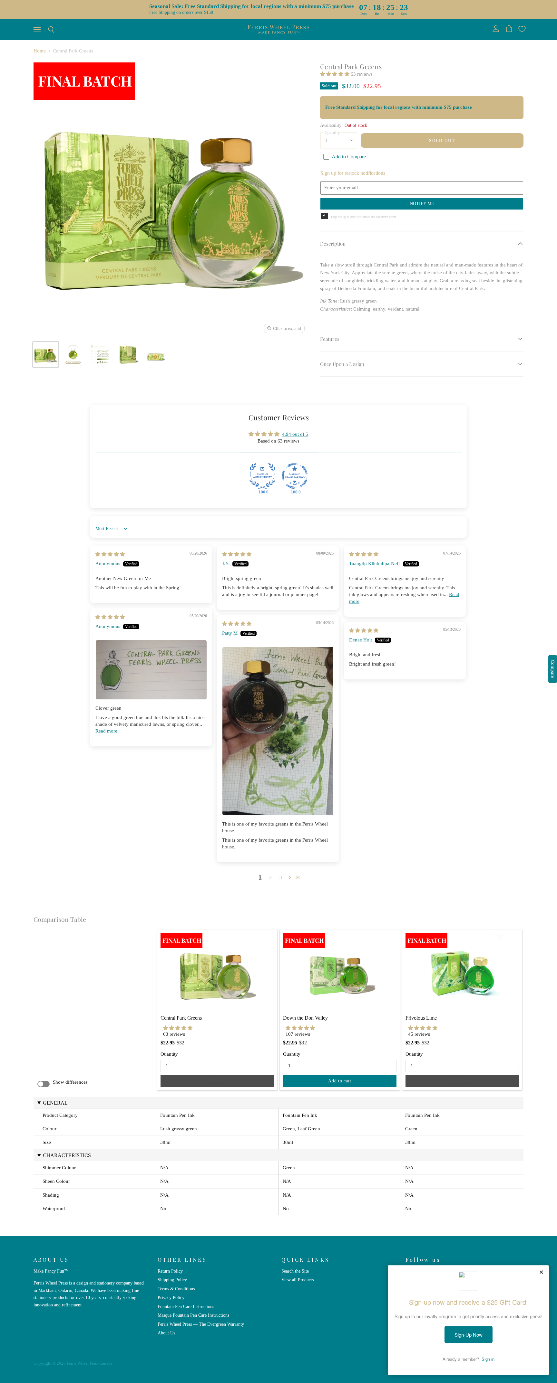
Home (40, 50)
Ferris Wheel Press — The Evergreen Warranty (201, 1324)
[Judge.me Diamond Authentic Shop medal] (262, 476)
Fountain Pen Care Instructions (186, 1306)
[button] (335, 74)
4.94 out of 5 (295, 434)
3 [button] (280, 877)
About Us (166, 1332)
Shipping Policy (172, 1279)
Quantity (169, 1054)
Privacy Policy (171, 1297)
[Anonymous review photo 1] (151, 670)
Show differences (70, 1082)
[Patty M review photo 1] (278, 731)
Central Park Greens (181, 1018)
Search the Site (295, 1271)
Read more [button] (106, 731)
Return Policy (170, 1271)
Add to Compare (349, 156)
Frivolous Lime (421, 1018)
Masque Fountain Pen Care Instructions (193, 1315)
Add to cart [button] (339, 1081)
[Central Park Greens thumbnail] (73, 354)
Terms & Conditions (176, 1288)
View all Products (297, 1279)
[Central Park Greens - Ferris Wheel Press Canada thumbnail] (45, 354)
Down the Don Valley (305, 1018)
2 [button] (270, 877)
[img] (110, 554)
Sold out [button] (217, 1081)
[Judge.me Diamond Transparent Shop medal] (295, 476)
